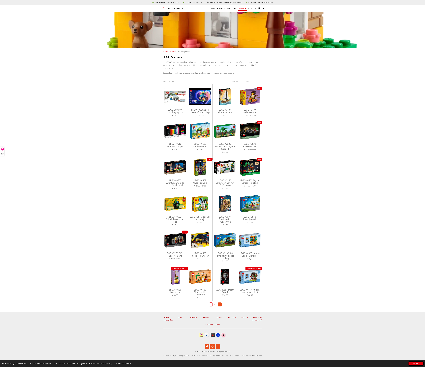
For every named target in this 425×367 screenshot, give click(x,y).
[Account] (255, 8)
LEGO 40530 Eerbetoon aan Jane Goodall (225, 146)
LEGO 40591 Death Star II (224, 291)
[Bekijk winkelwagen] (263, 8)
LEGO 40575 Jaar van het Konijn (200, 218)
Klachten (219, 317)
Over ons (244, 317)
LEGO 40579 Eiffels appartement (175, 254)
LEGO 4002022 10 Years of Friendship (200, 111)
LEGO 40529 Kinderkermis (200, 145)
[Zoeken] (259, 8)
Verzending (231, 317)
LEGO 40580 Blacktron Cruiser (200, 254)
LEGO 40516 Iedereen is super (175, 145)
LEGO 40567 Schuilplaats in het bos (175, 219)
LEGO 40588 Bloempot (175, 291)
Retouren (193, 317)
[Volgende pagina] (220, 304)
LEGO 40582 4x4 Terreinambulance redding (225, 255)
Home (165, 51)
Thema (173, 51)
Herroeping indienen (212, 324)
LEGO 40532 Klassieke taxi (250, 145)
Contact (206, 317)
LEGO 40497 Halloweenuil (249, 111)
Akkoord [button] (416, 363)
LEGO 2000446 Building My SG (175, 111)
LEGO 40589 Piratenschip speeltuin (200, 292)
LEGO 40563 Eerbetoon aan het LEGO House (225, 182)
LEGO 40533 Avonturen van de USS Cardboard (175, 182)
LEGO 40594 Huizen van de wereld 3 (250, 291)
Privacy (180, 317)
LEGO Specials (184, 51)
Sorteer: (235, 81)
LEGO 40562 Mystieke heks (200, 181)
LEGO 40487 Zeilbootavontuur (225, 111)
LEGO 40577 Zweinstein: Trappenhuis (225, 219)
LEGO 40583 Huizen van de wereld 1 (250, 254)
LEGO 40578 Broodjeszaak (249, 218)
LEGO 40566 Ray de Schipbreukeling (250, 181)
